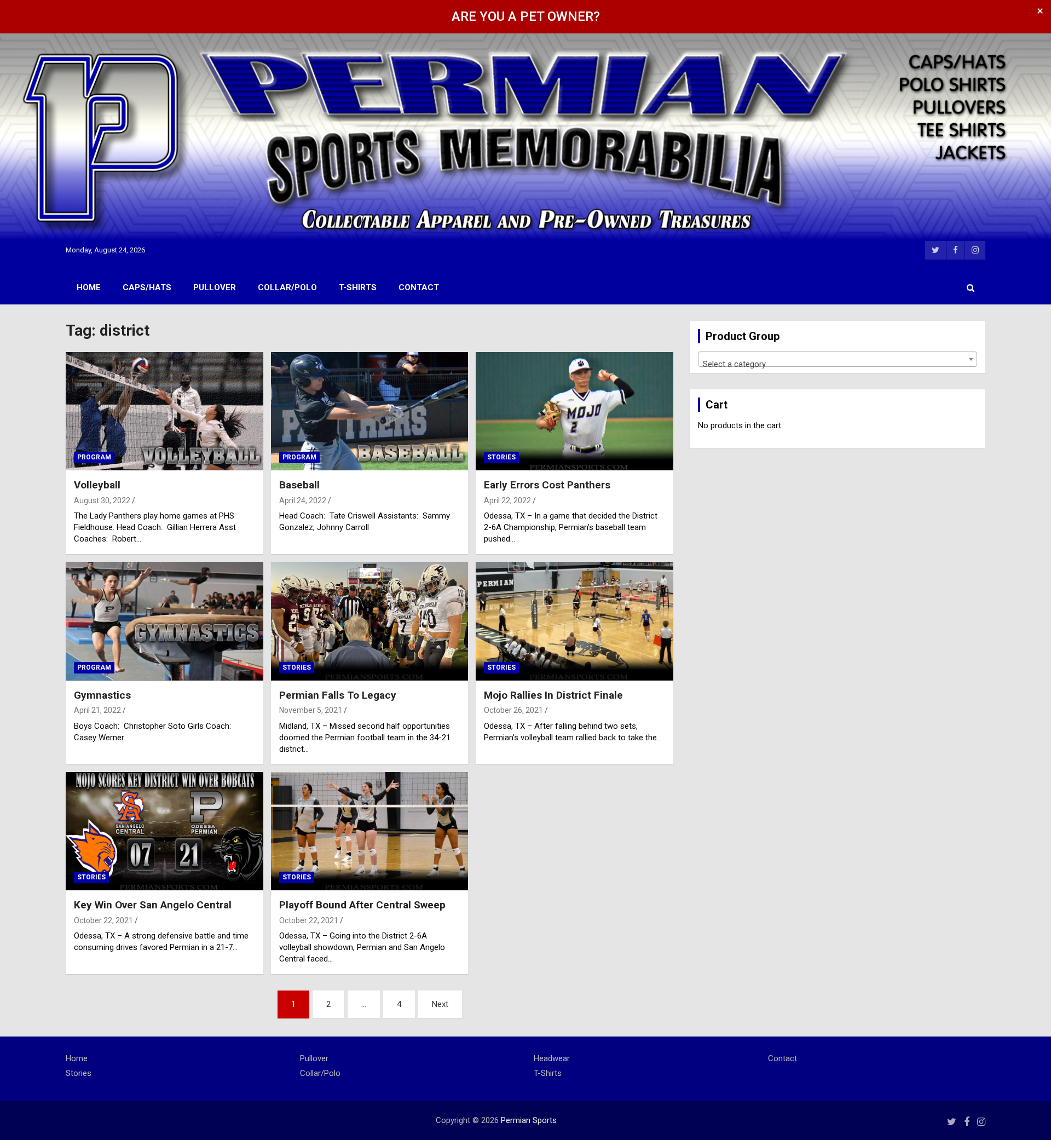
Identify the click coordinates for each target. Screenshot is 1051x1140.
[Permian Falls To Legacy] (369, 621)
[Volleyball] (164, 411)
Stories (501, 457)
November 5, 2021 (310, 710)
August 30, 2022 (102, 500)
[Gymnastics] (164, 621)
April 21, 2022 (97, 710)
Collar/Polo (287, 287)
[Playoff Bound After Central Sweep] (369, 831)
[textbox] (837, 364)
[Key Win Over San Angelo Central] (164, 831)
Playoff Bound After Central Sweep (362, 905)
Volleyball (97, 485)
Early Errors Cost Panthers (547, 485)
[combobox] (837, 359)
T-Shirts (358, 287)
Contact (419, 287)
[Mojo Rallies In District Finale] (574, 621)
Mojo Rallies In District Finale (553, 695)
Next (440, 1004)
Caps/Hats (147, 287)
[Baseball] (369, 411)
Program (94, 457)
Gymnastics (102, 695)
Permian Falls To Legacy (337, 695)
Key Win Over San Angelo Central (153, 905)
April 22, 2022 (507, 500)
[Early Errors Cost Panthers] (574, 411)
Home (89, 287)
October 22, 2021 (103, 920)
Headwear (552, 1058)
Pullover (214, 287)
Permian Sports (529, 1120)
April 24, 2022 (302, 500)
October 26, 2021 (513, 710)
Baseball (299, 485)
